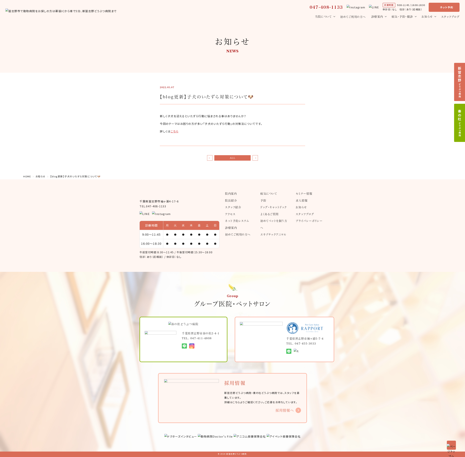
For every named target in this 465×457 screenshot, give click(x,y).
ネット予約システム (237, 220)
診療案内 (231, 227)
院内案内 (231, 193)
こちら (175, 131)
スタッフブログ (450, 16)
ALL (232, 157)
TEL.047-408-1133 (153, 206)
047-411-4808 (201, 338)
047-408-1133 (326, 7)
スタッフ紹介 (233, 207)
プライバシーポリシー (309, 220)
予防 (263, 200)
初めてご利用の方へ (353, 16)
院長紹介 (231, 200)
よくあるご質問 (269, 214)
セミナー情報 (304, 193)
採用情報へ (285, 410)
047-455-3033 (305, 343)
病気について (268, 193)
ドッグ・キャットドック (273, 207)
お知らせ (301, 207)
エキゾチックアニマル (273, 234)
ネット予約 (446, 7)
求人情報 (302, 200)
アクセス (230, 214)
